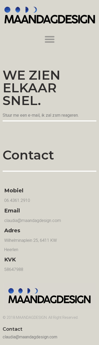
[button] (50, 39)
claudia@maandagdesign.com (32, 220)
